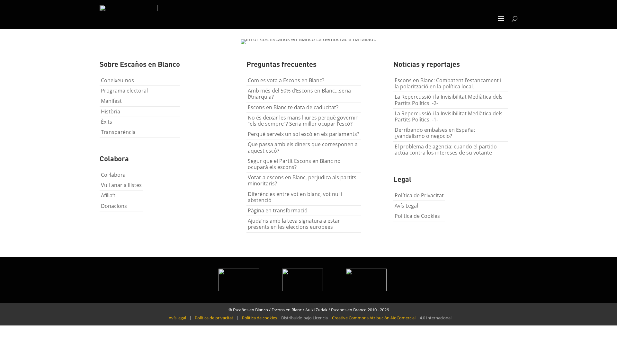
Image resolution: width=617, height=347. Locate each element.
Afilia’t (108, 195)
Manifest (111, 100)
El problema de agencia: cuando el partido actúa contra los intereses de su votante (446, 149)
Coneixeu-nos (117, 80)
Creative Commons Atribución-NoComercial (374, 318)
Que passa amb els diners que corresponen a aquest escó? (303, 147)
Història (110, 111)
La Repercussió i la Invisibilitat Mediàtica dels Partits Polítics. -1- (449, 116)
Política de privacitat (214, 318)
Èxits (106, 121)
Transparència (118, 132)
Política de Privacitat (419, 195)
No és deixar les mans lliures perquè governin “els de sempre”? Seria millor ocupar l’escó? (303, 120)
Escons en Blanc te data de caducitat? (293, 107)
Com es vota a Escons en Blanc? (286, 80)
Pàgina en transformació (278, 210)
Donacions (114, 205)
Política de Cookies (417, 215)
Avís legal (177, 318)
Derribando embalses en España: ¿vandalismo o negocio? (435, 132)
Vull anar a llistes (121, 185)
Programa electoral (124, 90)
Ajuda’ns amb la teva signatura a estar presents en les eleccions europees (294, 223)
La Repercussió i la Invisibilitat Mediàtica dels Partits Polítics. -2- (449, 99)
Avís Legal (406, 205)
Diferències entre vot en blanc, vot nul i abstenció (295, 197)
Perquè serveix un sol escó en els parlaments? (303, 134)
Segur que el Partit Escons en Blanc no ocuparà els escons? (294, 164)
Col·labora (113, 174)
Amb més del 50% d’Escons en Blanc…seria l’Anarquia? (299, 93)
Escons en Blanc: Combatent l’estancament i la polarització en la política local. (448, 83)
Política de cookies (259, 318)
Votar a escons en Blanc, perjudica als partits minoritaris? (302, 180)
